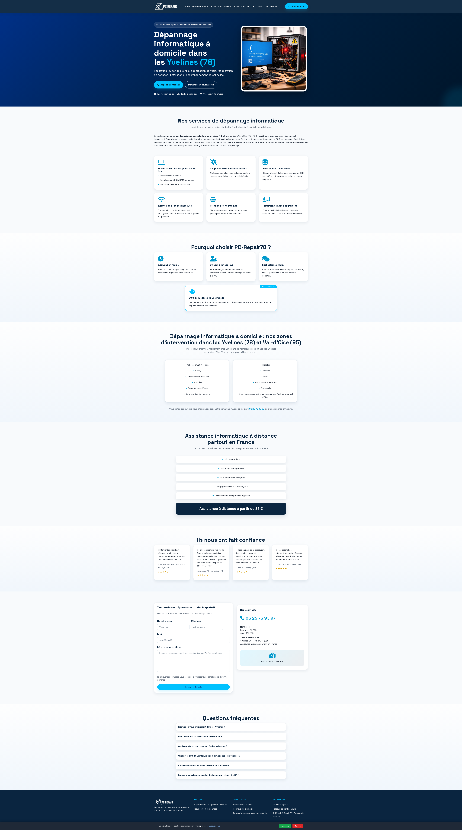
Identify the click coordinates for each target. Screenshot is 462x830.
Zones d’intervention (242, 813)
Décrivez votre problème (169, 647)
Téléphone (196, 621)
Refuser (298, 826)
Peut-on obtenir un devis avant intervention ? (200, 736)
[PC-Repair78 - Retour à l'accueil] (166, 6)
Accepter (285, 826)
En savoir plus (214, 826)
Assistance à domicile (244, 6)
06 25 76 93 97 (256, 409)
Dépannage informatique (196, 6)
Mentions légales (280, 804)
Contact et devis (259, 813)
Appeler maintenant (170, 85)
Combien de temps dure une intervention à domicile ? (203, 765)
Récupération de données (205, 809)
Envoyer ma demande (193, 687)
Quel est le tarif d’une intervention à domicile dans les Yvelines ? (209, 756)
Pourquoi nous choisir (243, 809)
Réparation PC (200, 804)
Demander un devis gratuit (201, 85)
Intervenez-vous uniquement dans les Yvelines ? (201, 727)
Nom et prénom (164, 621)
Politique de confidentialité (284, 809)
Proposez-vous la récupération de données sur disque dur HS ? (208, 775)
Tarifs (259, 6)
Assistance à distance (221, 6)
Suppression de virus (217, 804)
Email (159, 634)
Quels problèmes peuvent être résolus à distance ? (202, 746)
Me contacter (272, 6)
